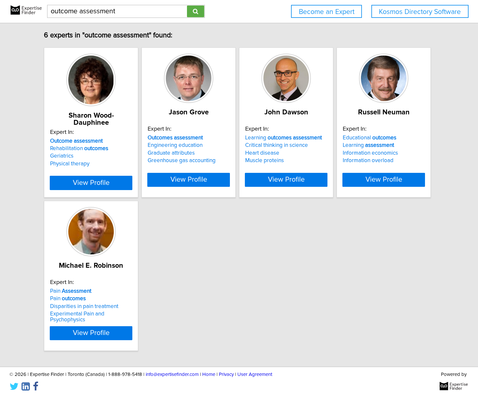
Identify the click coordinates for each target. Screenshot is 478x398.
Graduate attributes (171, 153)
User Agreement (254, 374)
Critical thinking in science (276, 145)
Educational (369, 138)
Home (208, 374)
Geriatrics (61, 156)
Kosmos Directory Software (420, 11)
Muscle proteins (264, 160)
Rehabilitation (79, 148)
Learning (283, 138)
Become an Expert (326, 11)
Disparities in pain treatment (84, 306)
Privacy (226, 374)
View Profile (91, 182)
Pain (70, 291)
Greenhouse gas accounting (182, 160)
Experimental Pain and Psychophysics (77, 317)
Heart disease (262, 153)
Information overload (368, 160)
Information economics (370, 153)
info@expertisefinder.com (172, 374)
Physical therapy (69, 164)
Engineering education (175, 145)
